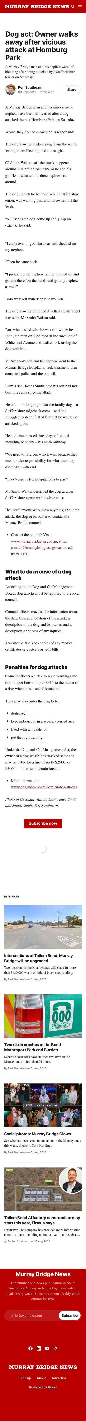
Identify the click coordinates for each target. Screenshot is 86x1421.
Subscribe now (43, 823)
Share (71, 90)
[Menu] (80, 6)
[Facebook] (30, 1348)
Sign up (25, 1378)
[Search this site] (73, 6)
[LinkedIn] (39, 1348)
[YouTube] (47, 1348)
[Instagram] (55, 1348)
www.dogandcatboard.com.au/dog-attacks (44, 786)
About (41, 1378)
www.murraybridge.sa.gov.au (34, 541)
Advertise (59, 1378)
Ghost (52, 1387)
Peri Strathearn (30, 87)
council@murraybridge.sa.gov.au (37, 547)
